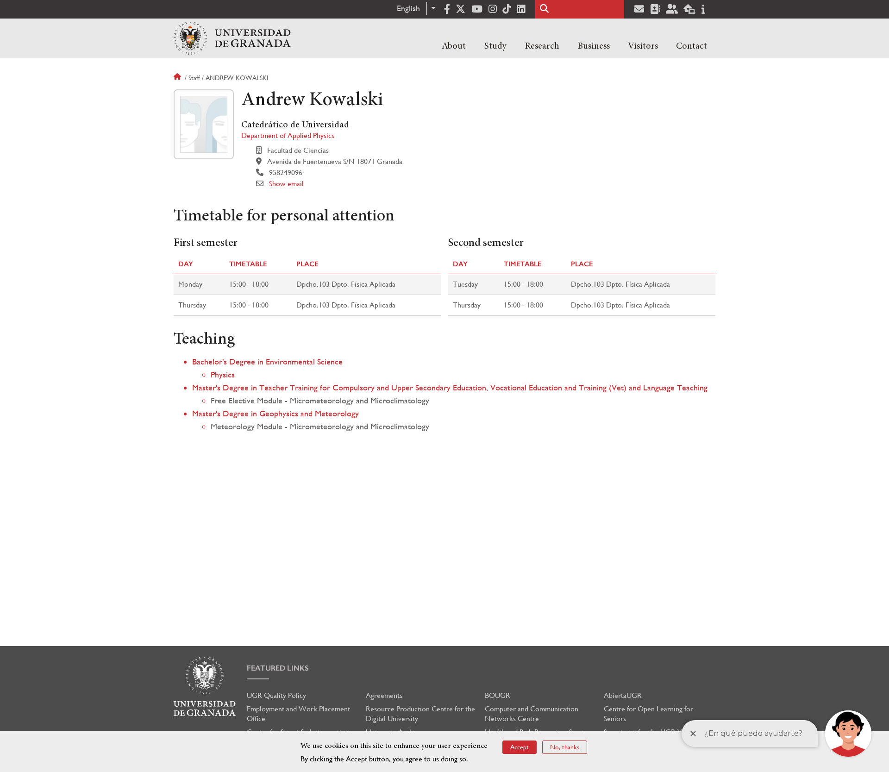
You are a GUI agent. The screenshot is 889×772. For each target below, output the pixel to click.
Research (542, 46)
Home (178, 77)
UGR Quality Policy (276, 695)
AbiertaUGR (623, 695)
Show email (286, 183)
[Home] (232, 38)
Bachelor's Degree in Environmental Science (267, 361)
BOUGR (497, 695)
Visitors (643, 46)
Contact (691, 46)
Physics (223, 374)
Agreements (384, 695)
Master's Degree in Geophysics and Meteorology (275, 413)
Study (495, 46)
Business (593, 46)
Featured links (278, 668)
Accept (519, 747)
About (454, 46)
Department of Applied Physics (287, 135)
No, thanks (564, 747)
